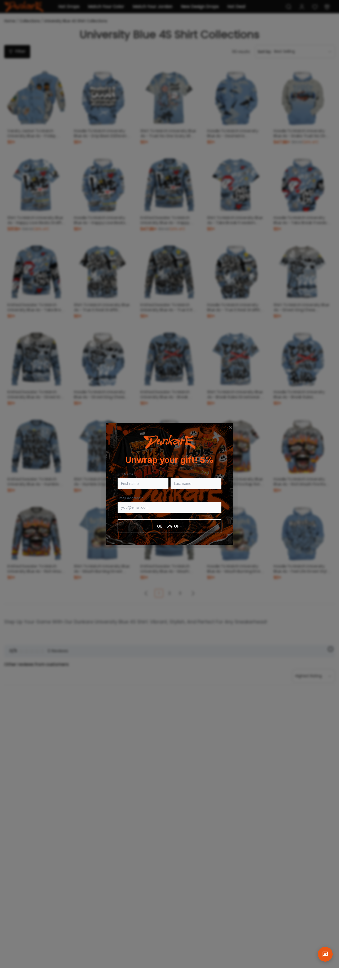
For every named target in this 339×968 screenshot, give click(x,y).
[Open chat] (325, 954)
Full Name (125, 474)
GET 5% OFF (169, 526)
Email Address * (130, 498)
